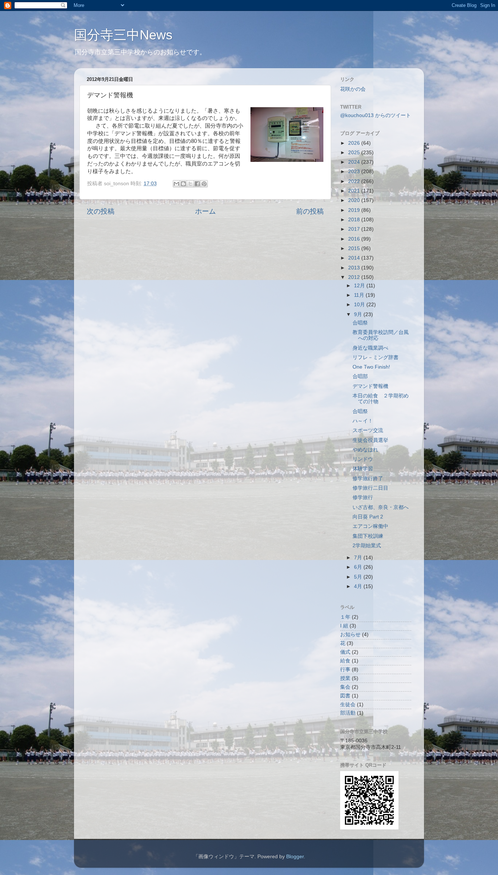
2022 (354, 181)
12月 (360, 285)
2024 (354, 162)
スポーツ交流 (368, 430)
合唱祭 (360, 323)
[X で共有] (190, 183)
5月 (358, 577)
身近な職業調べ (370, 348)
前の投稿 (310, 211)
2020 (354, 200)
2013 (354, 268)
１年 (345, 617)
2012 (354, 277)
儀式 (345, 652)
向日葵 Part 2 (368, 517)
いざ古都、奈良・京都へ (381, 507)
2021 (354, 191)
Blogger (295, 856)
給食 (345, 661)
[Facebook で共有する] (197, 183)
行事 (345, 669)
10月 (360, 304)
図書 (345, 696)
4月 (358, 586)
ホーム (205, 211)
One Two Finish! (371, 367)
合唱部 (360, 376)
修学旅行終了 (368, 478)
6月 (358, 567)
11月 (360, 295)
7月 (358, 557)
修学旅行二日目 (370, 488)
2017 (354, 229)
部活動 (347, 713)
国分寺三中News (123, 34)
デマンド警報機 (370, 386)
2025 (354, 152)
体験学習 (363, 468)
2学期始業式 (367, 545)
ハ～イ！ (363, 421)
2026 (354, 143)
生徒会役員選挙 (370, 440)
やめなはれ (365, 449)
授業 (345, 678)
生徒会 (347, 704)
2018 (354, 219)
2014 (354, 258)
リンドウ (363, 459)
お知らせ (350, 634)
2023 (354, 171)
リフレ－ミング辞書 (375, 357)
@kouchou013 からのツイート (375, 115)
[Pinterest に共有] (204, 183)
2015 (354, 248)
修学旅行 (363, 497)
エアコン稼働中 (370, 526)
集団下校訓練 (368, 536)
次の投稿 (100, 211)
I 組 (344, 626)
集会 (345, 687)
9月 (358, 314)
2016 (354, 239)
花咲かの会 (353, 89)
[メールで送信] (176, 183)
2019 (354, 210)
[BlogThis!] (183, 183)
